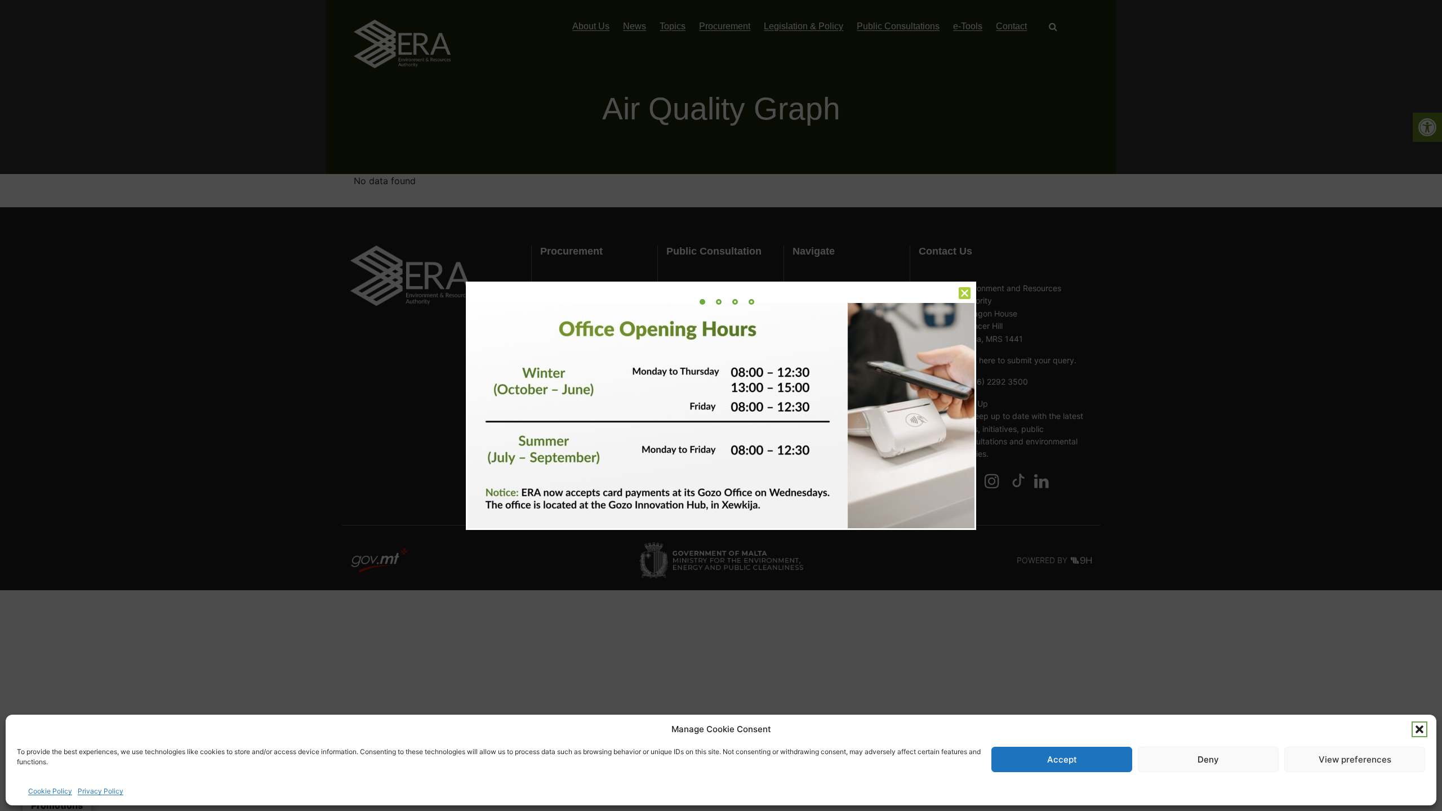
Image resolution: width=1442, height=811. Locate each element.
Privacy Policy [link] (100, 791)
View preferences (1355, 759)
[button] (1419, 729)
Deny (1208, 759)
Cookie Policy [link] (50, 791)
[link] (702, 302)
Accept (1062, 759)
